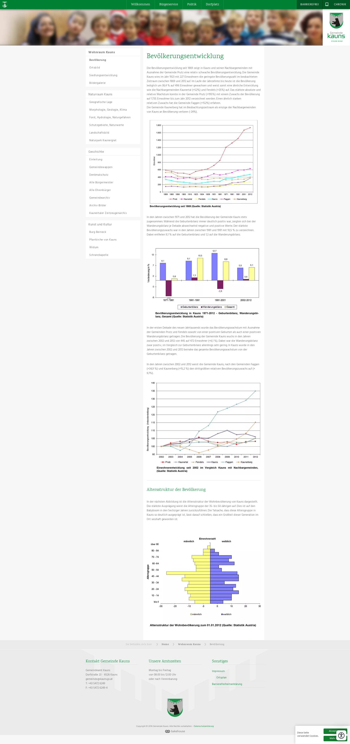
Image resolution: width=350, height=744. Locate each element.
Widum (93, 247)
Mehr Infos (335, 738)
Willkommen (140, 4)
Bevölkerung (97, 60)
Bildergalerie (97, 83)
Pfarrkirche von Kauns (103, 240)
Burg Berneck (97, 232)
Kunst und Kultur (100, 224)
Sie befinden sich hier (139, 644)
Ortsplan (221, 677)
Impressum (218, 671)
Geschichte (96, 151)
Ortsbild (94, 68)
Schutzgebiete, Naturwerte (106, 125)
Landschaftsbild (99, 133)
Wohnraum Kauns (101, 52)
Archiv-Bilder (97, 205)
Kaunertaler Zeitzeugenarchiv (108, 213)
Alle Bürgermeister (101, 182)
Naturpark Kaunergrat (102, 140)
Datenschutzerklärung (204, 726)
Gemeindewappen (100, 167)
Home (165, 645)
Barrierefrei (309, 4)
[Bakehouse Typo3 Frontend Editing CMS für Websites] (175, 732)
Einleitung (95, 159)
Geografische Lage (100, 102)
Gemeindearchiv (99, 198)
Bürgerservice (168, 4)
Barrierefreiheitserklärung (227, 684)
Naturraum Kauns (100, 94)
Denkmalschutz (98, 175)
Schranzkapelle (98, 255)
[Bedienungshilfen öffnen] (341, 735)
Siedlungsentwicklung (103, 75)
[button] (204, 164)
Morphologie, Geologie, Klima (108, 110)
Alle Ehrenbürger (100, 190)
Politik (192, 4)
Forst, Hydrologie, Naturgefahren (110, 117)
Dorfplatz (212, 4)
